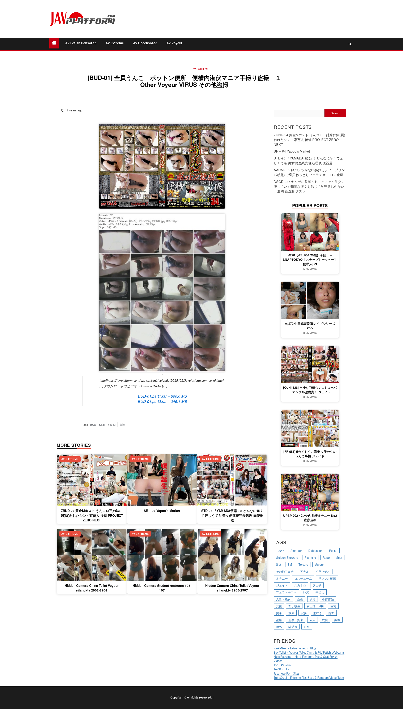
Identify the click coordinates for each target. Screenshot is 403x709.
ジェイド (282, 585)
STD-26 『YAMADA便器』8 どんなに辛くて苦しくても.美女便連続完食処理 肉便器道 (232, 515)
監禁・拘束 (295, 620)
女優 (279, 606)
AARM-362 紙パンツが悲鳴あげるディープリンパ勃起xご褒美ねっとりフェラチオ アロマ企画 (309, 172)
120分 (280, 550)
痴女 (331, 613)
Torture (303, 564)
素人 (312, 620)
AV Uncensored (145, 43)
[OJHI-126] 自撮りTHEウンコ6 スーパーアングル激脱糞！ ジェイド (310, 389)
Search (335, 113)
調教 (337, 620)
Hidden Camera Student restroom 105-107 (162, 588)
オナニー (282, 578)
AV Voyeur (174, 43)
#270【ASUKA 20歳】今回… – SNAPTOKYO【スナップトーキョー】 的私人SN (310, 259)
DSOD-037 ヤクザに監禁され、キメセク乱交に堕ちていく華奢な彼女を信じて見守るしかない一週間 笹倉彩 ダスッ (309, 186)
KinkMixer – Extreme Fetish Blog (295, 648)
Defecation (315, 550)
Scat (102, 425)
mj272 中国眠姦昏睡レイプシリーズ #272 (310, 325)
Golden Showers (287, 557)
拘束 (279, 613)
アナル (304, 571)
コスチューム (303, 578)
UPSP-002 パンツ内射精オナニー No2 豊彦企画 (310, 517)
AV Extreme (115, 43)
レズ (306, 592)
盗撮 (122, 425)
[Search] (350, 44)
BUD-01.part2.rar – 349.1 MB (162, 401)
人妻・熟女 (283, 599)
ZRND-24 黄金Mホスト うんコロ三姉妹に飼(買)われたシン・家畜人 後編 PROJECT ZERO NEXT (91, 515)
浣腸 (304, 613)
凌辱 (312, 599)
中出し (319, 592)
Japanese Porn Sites (286, 673)
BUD (93, 425)
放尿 (291, 613)
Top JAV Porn (282, 665)
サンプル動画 (327, 578)
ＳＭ (307, 627)
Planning (310, 557)
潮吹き (317, 613)
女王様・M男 (315, 606)
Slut (278, 564)
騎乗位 (292, 627)
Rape (326, 557)
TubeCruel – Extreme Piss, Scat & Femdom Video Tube (309, 677)
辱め (279, 627)
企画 (300, 599)
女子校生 (294, 606)
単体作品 (328, 599)
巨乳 (333, 606)
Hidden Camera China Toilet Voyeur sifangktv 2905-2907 (232, 588)
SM (290, 564)
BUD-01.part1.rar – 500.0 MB (162, 396)
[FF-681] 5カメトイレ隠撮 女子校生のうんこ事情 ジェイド (309, 453)
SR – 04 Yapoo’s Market (162, 510)
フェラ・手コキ (286, 592)
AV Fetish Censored (80, 43)
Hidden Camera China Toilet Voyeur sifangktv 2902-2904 (92, 588)
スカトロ (300, 585)
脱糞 (325, 620)
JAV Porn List (282, 669)
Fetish (333, 550)
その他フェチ (285, 571)
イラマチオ (322, 571)
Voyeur (112, 425)
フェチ (317, 585)
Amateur (296, 550)
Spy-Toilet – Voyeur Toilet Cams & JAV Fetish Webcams (309, 652)
